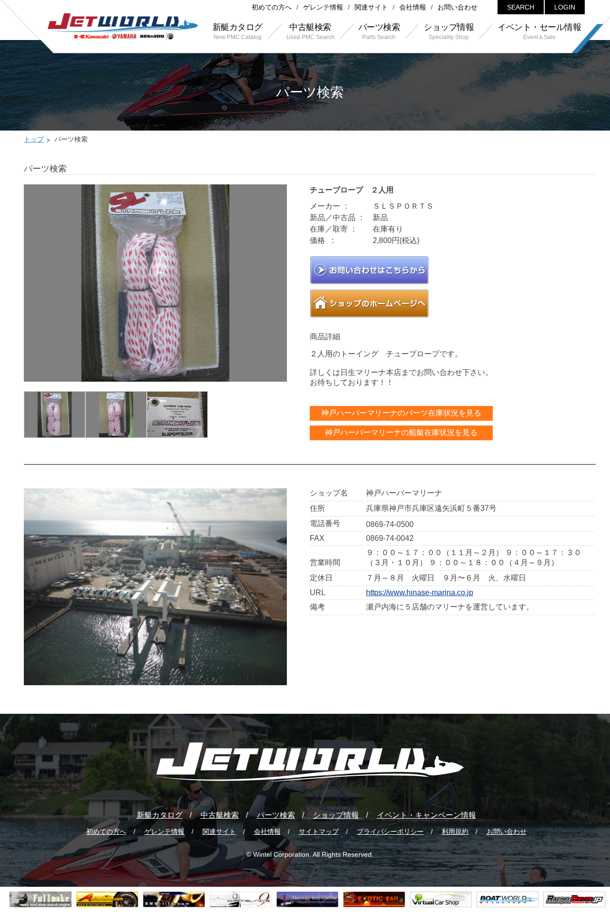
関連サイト (371, 7)
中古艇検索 (220, 815)
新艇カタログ (160, 815)
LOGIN (564, 7)
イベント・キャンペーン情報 (426, 815)
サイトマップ (319, 831)
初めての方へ (272, 7)
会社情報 (412, 7)
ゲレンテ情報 (323, 7)
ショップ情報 (336, 815)
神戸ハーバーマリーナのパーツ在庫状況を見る (401, 413)
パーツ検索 (276, 815)
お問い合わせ (457, 7)
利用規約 (455, 831)
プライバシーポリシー (390, 831)
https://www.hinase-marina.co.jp (419, 592)
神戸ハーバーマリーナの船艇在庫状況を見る (401, 432)
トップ (34, 139)
